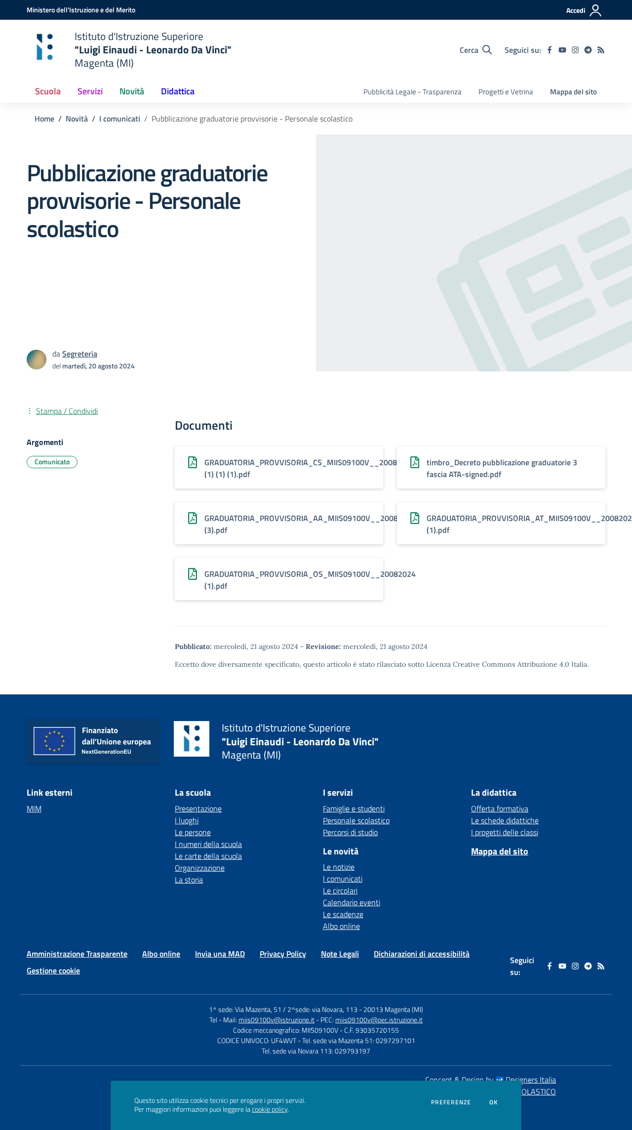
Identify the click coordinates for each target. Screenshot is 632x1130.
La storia (189, 880)
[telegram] (588, 49)
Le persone (193, 832)
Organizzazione (200, 868)
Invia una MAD (220, 954)
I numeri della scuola (208, 844)
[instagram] (575, 49)
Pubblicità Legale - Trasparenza (412, 91)
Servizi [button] (90, 91)
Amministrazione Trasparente (77, 954)
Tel (214, 1019)
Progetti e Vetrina (505, 91)
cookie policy (269, 1109)
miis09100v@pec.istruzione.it (379, 1019)
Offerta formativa (499, 808)
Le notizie (339, 867)
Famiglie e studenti (354, 808)
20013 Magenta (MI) (393, 1009)
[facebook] (549, 49)
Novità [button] (131, 91)
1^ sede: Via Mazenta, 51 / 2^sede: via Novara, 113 (283, 1009)
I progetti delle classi (504, 832)
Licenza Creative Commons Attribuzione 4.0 (497, 664)
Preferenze (451, 1102)
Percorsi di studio (350, 832)
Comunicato (52, 461)
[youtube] (562, 49)
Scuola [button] (48, 91)
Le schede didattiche (505, 820)
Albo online (341, 926)
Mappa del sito (573, 91)
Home (44, 118)
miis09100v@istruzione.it (276, 1019)
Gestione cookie (53, 970)
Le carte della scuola (208, 856)
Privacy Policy (283, 954)
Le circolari (340, 890)
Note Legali (340, 954)
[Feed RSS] (600, 49)
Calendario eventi (351, 902)
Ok (493, 1102)
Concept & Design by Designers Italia (490, 1080)
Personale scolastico (356, 820)
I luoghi (186, 820)
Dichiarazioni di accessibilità (422, 954)
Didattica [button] (178, 91)
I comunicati (119, 118)
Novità (77, 118)
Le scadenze (343, 914)
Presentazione (198, 808)
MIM (34, 808)
